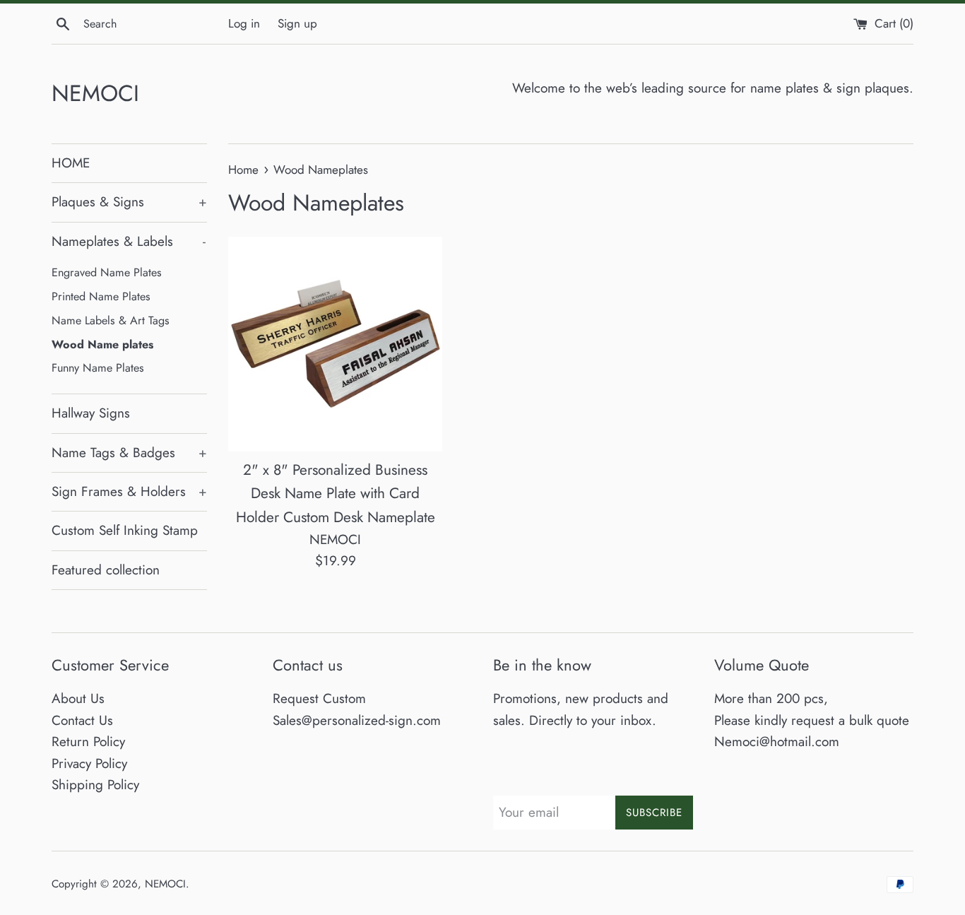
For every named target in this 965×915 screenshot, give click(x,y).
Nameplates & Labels (129, 241)
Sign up (297, 23)
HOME (71, 162)
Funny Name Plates (98, 368)
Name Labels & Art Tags (111, 320)
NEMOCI (95, 94)
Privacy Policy (89, 763)
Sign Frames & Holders (129, 491)
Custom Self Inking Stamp (125, 530)
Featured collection (106, 569)
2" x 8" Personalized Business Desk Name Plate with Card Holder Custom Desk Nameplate (335, 493)
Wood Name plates (102, 344)
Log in (244, 23)
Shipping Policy (95, 784)
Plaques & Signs (129, 201)
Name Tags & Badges (129, 452)
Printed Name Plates (101, 296)
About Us (78, 698)
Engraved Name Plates (107, 272)
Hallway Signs (91, 413)
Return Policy (88, 741)
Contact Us (82, 720)
